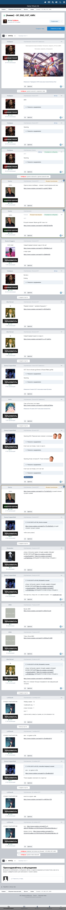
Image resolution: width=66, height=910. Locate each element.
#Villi (10, 605)
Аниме (18, 22)
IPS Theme (22, 895)
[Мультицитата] (25, 86)
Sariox (10, 181)
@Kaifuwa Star (28, 477)
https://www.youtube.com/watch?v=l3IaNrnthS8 (37, 254)
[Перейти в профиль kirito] (10, 407)
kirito (10, 399)
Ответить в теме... (18, 878)
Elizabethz (10, 548)
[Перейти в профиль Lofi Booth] (10, 708)
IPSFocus (29, 895)
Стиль (34, 895)
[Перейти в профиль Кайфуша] (5, 21)
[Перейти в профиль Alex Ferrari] (10, 313)
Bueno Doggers (10, 241)
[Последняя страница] (15, 36)
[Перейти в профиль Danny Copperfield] (10, 373)
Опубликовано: (31, 41)
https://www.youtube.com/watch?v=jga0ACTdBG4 (38, 188)
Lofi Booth (10, 697)
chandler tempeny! (44, 766)
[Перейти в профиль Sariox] (10, 192)
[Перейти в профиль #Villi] (10, 613)
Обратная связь (42, 895)
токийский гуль (56, 594)
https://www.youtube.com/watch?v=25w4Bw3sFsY (38, 738)
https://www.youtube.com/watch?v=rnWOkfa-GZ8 (38, 799)
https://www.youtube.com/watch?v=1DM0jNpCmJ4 (38, 248)
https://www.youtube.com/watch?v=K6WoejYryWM (38, 638)
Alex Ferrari (10, 302)
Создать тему (40, 28)
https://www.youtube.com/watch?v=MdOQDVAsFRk (38, 225)
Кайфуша (10, 41)
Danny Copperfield (10, 365)
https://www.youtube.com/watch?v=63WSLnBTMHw (38, 405)
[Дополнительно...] (61, 42)
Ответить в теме (56, 28)
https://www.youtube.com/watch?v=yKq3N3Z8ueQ (38, 678)
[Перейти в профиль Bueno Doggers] (10, 252)
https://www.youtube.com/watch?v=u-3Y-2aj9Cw (37, 339)
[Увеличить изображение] (43, 64)
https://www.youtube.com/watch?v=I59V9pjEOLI (37, 309)
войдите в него (13, 871)
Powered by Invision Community (33, 897)
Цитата (30, 86)
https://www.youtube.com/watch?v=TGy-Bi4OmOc (38, 491)
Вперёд (10, 35)
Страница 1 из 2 (22, 35)
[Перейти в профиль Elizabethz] (10, 556)
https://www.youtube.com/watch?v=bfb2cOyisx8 (37, 611)
